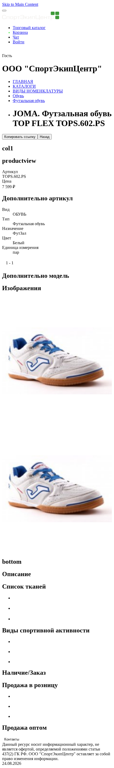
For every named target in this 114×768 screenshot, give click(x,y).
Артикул (10, 171)
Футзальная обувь (29, 100)
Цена (6, 181)
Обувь (18, 96)
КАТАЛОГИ (24, 86)
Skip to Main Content (20, 4)
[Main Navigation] (4, 10)
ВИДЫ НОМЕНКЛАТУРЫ (38, 91)
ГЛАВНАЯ (23, 81)
